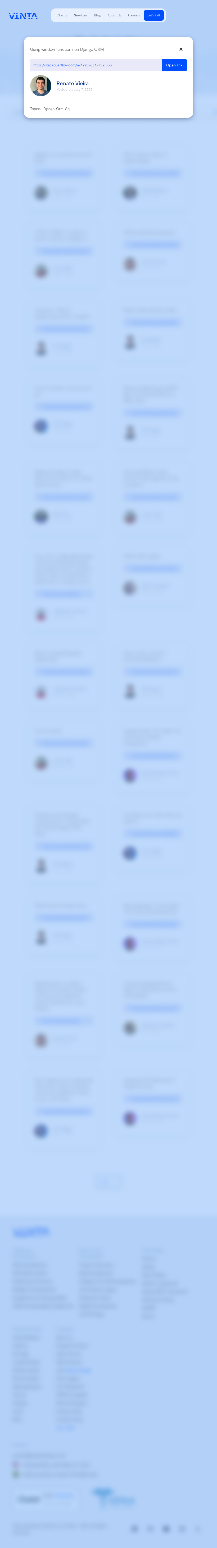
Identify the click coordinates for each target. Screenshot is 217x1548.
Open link (174, 65)
